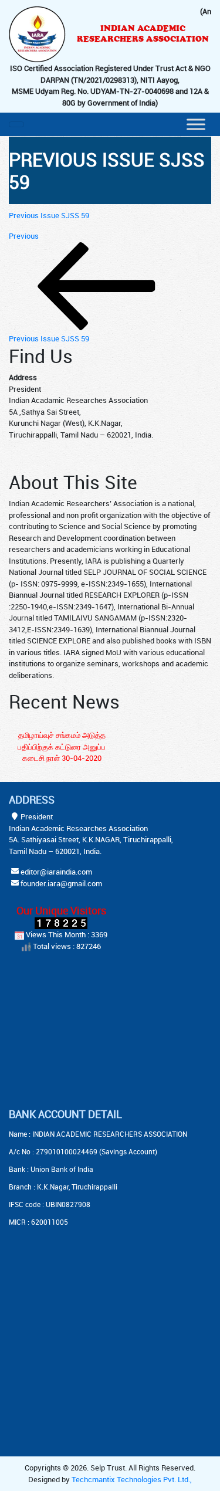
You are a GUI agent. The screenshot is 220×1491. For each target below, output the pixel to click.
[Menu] (196, 124)
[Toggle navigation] (16, 124)
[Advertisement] (82, 1031)
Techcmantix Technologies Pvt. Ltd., (132, 1479)
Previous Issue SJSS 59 (49, 215)
